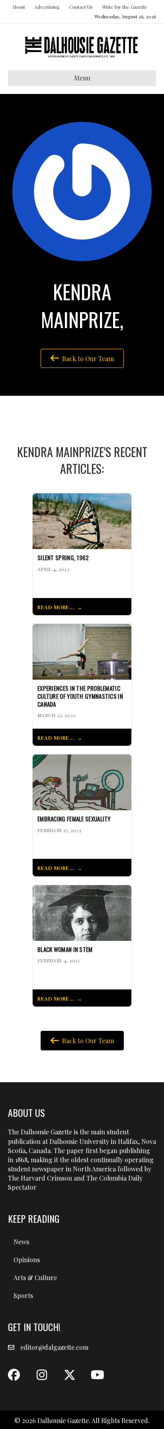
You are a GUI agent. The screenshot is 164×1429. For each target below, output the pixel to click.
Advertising (47, 7)
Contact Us (81, 7)
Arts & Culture (35, 1277)
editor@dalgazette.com (54, 1347)
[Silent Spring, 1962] (82, 520)
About (18, 7)
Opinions (27, 1259)
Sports (23, 1295)
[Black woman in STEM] (82, 912)
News (21, 1241)
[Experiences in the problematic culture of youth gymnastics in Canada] (82, 651)
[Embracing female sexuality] (82, 781)
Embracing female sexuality (74, 819)
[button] (14, 1375)
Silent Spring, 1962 (63, 558)
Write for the (124, 7)
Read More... (55, 607)
